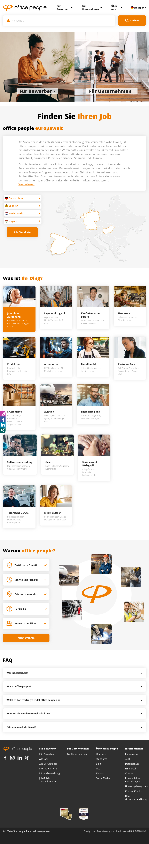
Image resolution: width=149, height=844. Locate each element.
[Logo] (25, 8)
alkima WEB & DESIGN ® (132, 831)
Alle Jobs (43, 759)
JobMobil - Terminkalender (48, 780)
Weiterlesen (26, 184)
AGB (127, 759)
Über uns (114, 7)
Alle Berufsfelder (48, 763)
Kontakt (100, 773)
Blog (98, 763)
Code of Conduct (134, 791)
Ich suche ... (18, 20)
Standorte (101, 759)
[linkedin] (3, 425)
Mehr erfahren (26, 637)
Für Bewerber (63, 7)
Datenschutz (132, 763)
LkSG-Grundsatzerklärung (136, 797)
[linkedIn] (19, 758)
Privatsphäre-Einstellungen (132, 780)
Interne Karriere (48, 768)
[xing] (3, 430)
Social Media (103, 778)
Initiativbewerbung (49, 773)
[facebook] (3, 419)
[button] (71, 7)
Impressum (131, 754)
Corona (129, 773)
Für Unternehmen (90, 7)
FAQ (98, 768)
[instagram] (3, 413)
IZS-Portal (130, 768)
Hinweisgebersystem (136, 786)
